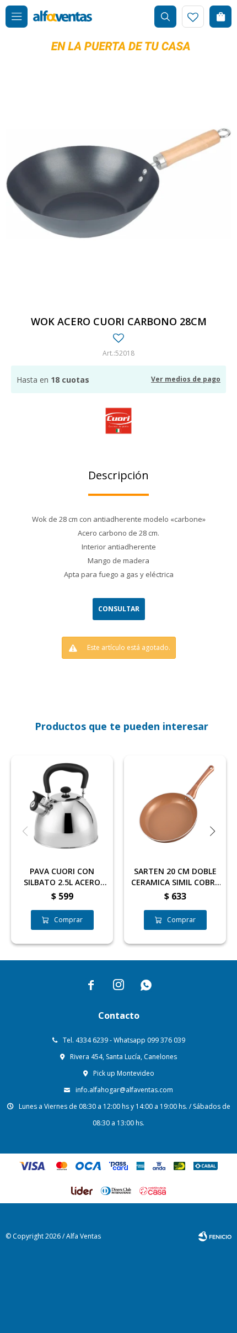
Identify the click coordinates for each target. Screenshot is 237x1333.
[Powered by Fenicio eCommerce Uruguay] (214, 1236)
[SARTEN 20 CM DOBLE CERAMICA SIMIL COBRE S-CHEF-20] (175, 806)
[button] (165, 17)
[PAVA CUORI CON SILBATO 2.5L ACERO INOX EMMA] (62, 806)
